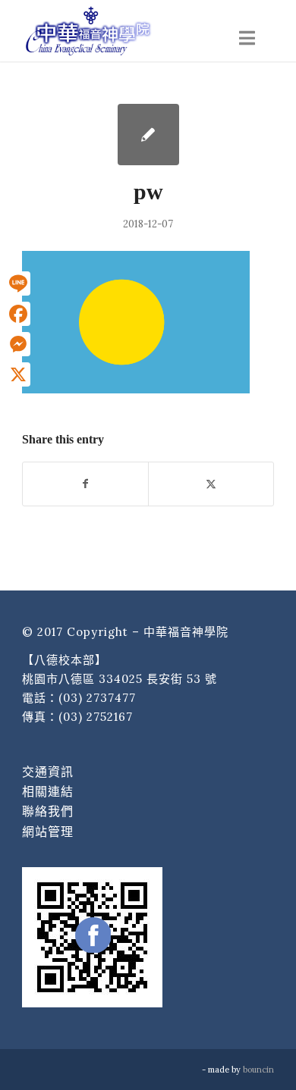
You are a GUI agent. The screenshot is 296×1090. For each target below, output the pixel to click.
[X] (18, 374)
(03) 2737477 (97, 698)
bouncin (258, 1069)
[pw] (148, 134)
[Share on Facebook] (85, 484)
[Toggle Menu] (247, 38)
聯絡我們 (48, 811)
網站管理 (48, 831)
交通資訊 (48, 771)
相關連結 (48, 791)
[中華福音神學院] (122, 30)
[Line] (18, 283)
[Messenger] (18, 344)
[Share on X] (211, 484)
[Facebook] (18, 314)
